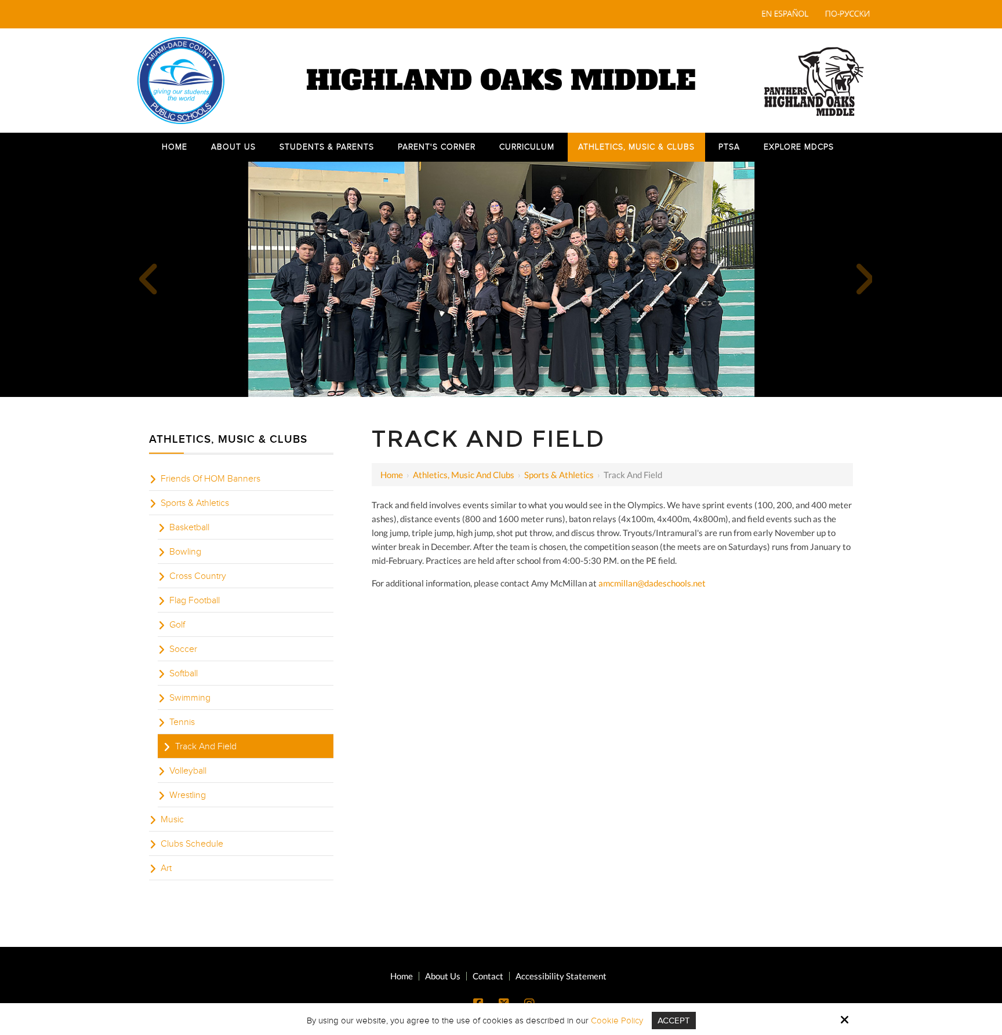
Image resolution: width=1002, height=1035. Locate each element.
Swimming (189, 698)
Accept (674, 1020)
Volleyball (187, 771)
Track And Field (206, 746)
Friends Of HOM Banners (210, 478)
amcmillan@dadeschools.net (652, 583)
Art (166, 868)
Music (172, 819)
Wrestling (187, 795)
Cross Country (197, 576)
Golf (177, 624)
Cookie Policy (617, 1020)
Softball (183, 673)
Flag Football (194, 600)
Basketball (189, 527)
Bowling (185, 551)
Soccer (183, 649)
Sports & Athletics (559, 474)
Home (391, 474)
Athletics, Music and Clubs (463, 474)
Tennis (182, 722)
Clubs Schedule (192, 844)
